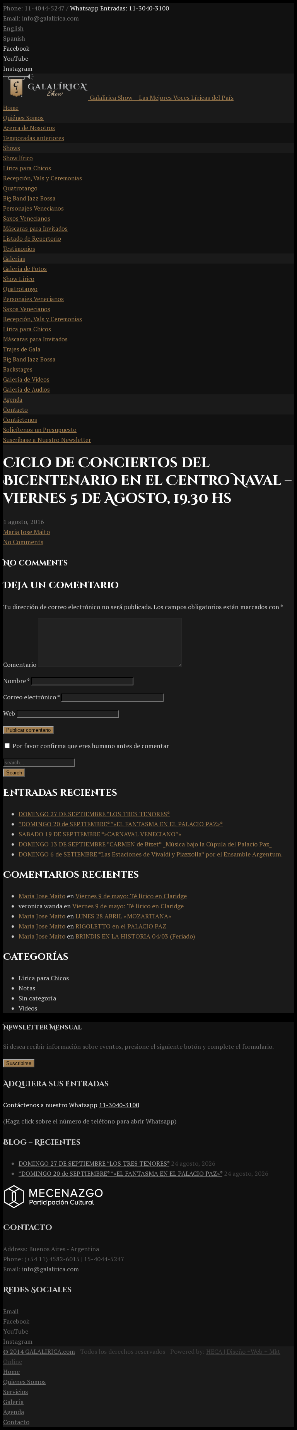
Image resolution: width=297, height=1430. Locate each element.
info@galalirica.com (50, 18)
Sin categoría (37, 998)
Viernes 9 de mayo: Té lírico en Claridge (131, 896)
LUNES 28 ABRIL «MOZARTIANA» (123, 916)
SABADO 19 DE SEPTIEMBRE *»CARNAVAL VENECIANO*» (100, 834)
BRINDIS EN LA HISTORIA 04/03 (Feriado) (135, 936)
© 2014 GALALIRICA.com (39, 1351)
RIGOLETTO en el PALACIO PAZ (120, 926)
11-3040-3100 (119, 1105)
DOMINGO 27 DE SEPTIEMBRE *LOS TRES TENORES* (94, 814)
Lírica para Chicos (44, 978)
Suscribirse (18, 1063)
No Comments (23, 542)
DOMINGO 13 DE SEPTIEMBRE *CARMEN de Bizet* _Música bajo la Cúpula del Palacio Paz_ (145, 844)
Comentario (19, 664)
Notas (27, 988)
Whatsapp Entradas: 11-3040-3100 (119, 8)
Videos (28, 1008)
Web (9, 713)
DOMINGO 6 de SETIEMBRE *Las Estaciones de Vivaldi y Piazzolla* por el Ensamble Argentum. (151, 854)
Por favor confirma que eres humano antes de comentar (90, 746)
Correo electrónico (31, 697)
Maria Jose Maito (26, 531)
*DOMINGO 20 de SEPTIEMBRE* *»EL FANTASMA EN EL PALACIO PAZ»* (121, 824)
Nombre (16, 680)
